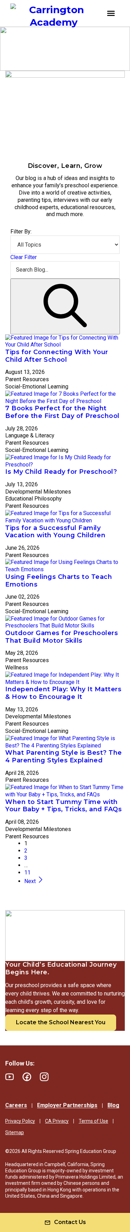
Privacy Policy (20, 1121)
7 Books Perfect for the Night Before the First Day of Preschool (62, 412)
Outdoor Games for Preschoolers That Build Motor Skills (61, 636)
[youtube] (9, 1076)
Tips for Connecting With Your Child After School (56, 355)
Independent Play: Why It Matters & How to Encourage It (63, 693)
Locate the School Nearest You (60, 1022)
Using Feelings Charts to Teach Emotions (58, 580)
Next (30, 881)
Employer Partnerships (67, 1105)
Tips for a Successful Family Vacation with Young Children (55, 531)
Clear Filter (23, 257)
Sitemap (14, 1132)
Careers (16, 1105)
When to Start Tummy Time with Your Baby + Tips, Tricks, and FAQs (63, 805)
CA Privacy (57, 1121)
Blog (113, 1105)
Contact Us (70, 1222)
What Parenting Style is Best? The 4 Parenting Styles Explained (63, 756)
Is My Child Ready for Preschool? (61, 472)
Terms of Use (93, 1121)
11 (27, 872)
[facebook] (27, 1076)
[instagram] (44, 1076)
